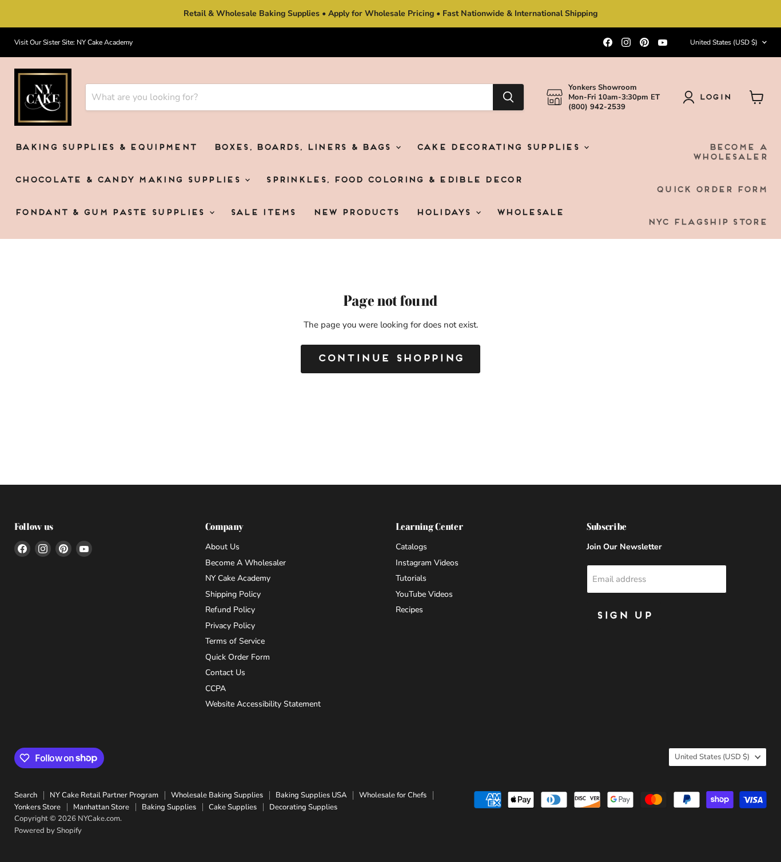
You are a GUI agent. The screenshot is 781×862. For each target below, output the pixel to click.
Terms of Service (235, 641)
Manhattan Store (101, 807)
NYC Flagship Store (707, 222)
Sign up (624, 616)
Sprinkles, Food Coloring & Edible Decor (393, 180)
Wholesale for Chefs (393, 795)
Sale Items (263, 213)
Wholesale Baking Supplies (217, 795)
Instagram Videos (427, 562)
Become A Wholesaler (729, 152)
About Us (222, 546)
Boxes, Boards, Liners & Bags (304, 147)
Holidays (445, 213)
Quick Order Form (711, 190)
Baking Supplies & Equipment (105, 147)
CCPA (215, 688)
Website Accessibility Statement (263, 704)
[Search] (508, 97)
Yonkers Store (37, 807)
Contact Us (225, 672)
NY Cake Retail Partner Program (104, 795)
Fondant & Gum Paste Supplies (111, 213)
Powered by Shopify (48, 830)
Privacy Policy (230, 625)
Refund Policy (230, 609)
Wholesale (530, 213)
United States (724, 42)
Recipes (409, 609)
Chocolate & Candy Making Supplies (129, 180)
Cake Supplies (233, 807)
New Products (356, 213)
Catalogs (411, 546)
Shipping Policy (233, 594)
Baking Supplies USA (311, 795)
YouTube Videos (424, 594)
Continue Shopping (390, 359)
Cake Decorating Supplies (499, 147)
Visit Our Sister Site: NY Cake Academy (73, 42)
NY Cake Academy (237, 578)
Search (25, 795)
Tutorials (411, 578)
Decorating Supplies (303, 807)
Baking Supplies (169, 807)
